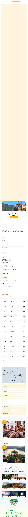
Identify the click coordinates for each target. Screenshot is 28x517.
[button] (3, 206)
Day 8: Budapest (4, 250)
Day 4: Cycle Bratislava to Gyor (5, 244)
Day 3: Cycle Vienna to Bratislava (6, 243)
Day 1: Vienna (3, 240)
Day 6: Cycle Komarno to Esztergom (6, 247)
